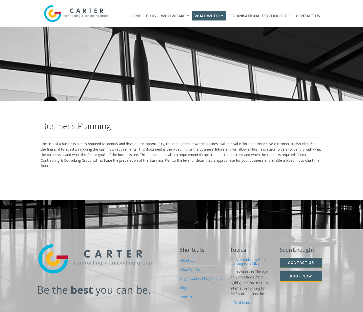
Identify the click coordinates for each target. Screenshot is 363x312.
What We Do (190, 269)
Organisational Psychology (201, 278)
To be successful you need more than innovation (248, 263)
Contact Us (301, 262)
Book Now (301, 276)
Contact (186, 296)
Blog (183, 287)
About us (187, 260)
